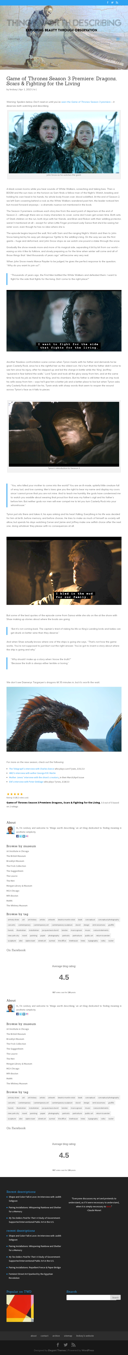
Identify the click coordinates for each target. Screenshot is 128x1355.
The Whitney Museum (17, 905)
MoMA (9, 900)
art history (32, 919)
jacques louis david (50, 930)
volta (103, 940)
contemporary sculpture (62, 925)
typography (93, 940)
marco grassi (76, 930)
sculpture (12, 940)
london (65, 930)
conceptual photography (108, 919)
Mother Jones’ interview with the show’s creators (34, 777)
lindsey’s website (85, 1335)
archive (56, 1335)
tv (34, 89)
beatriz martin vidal (66, 919)
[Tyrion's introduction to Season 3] (64, 464)
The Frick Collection (16, 865)
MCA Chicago (12, 890)
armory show (13, 919)
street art (42, 940)
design (86, 925)
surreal (52, 940)
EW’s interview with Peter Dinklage (26, 781)
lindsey (13, 89)
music (87, 930)
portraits (66, 935)
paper (42, 935)
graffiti (111, 925)
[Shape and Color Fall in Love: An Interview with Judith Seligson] (20, 1309)
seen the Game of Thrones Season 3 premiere (86, 101)
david (78, 925)
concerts (11, 925)
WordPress (88, 1350)
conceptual (90, 919)
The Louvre (12, 875)
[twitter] (20, 836)
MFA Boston (12, 895)
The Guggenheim (14, 870)
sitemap (68, 1335)
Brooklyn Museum (15, 860)
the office (62, 940)
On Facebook (16, 950)
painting (33, 935)
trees (83, 940)
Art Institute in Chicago (17, 851)
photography (53, 935)
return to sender (103, 935)
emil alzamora (98, 925)
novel (24, 935)
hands (10, 930)
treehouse (73, 940)
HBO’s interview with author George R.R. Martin (32, 773)
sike (20, 940)
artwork (51, 919)
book (80, 919)
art (23, 919)
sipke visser (30, 940)
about (33, 1335)
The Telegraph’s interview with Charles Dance (31, 768)
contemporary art (41, 925)
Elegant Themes (57, 1350)
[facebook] (17, 836)
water (111, 940)
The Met (10, 880)
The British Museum (16, 855)
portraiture (77, 935)
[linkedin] (23, 836)
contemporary (24, 925)
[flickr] (27, 836)
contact (44, 1335)
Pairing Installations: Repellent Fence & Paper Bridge (35, 1267)
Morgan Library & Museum (19, 885)
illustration (21, 930)
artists (42, 919)
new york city (13, 935)
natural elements (101, 930)
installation (34, 930)
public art (89, 935)
